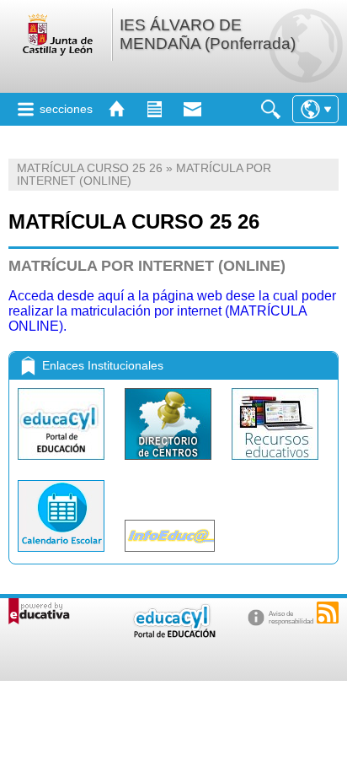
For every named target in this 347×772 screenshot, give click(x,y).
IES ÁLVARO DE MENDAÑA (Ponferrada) (208, 34)
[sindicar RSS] (328, 613)
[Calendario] (62, 555)
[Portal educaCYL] (62, 463)
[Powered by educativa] (39, 611)
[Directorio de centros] (169, 463)
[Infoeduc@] (169, 555)
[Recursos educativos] (275, 463)
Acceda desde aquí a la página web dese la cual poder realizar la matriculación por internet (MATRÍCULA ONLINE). (172, 311)
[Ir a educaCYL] (173, 634)
